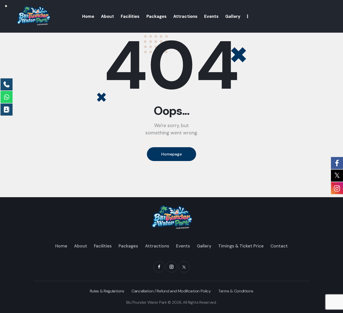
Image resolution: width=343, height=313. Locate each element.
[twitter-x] (184, 267)
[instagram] (171, 267)
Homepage (171, 154)
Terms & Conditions (235, 291)
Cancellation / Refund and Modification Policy (171, 291)
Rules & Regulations (107, 291)
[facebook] (159, 267)
